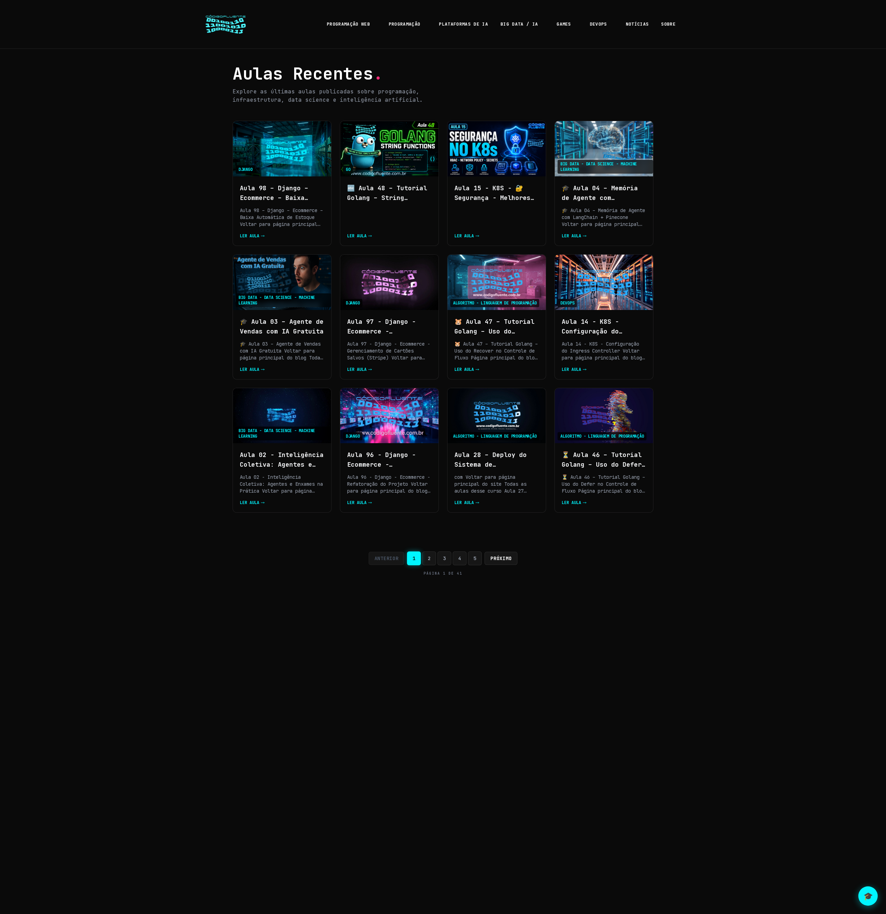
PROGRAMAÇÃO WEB (348, 24)
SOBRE (668, 24)
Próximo (501, 558)
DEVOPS (598, 24)
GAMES (564, 24)
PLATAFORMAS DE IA (463, 24)
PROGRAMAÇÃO (405, 24)
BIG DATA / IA (519, 24)
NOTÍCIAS (637, 24)
